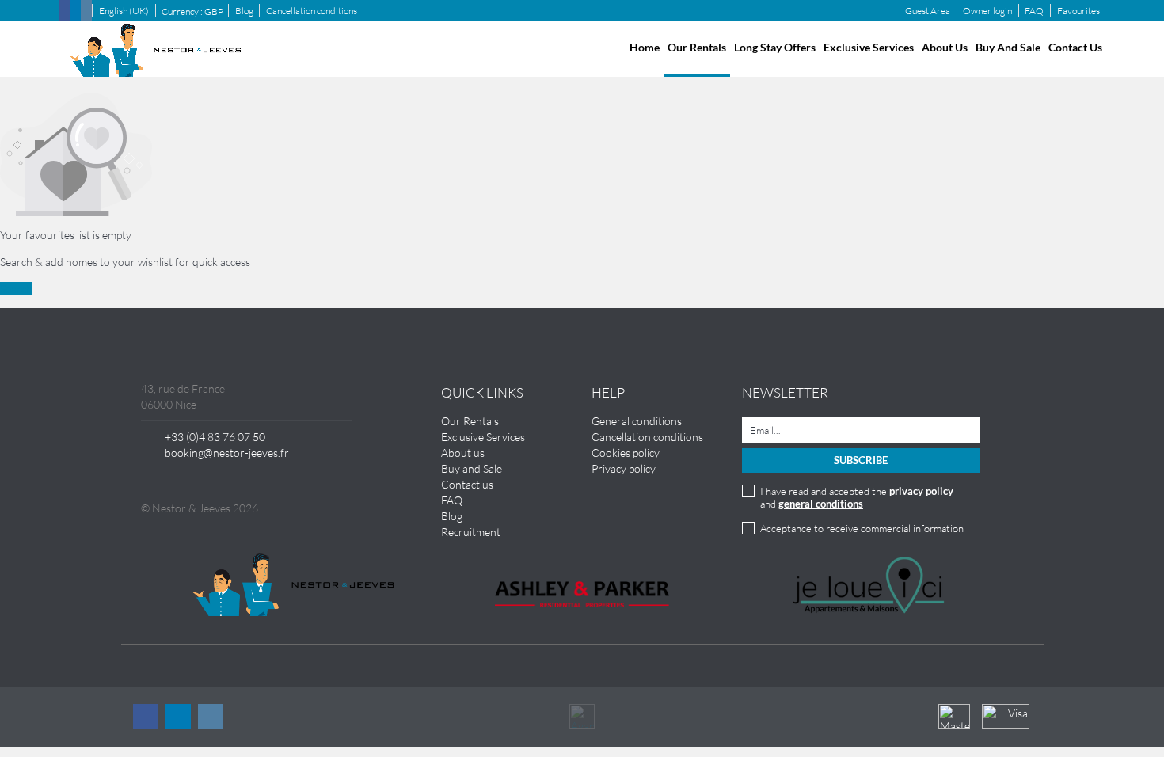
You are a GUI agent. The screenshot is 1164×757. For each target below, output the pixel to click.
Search (16, 288)
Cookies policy (626, 452)
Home (645, 47)
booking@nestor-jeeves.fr (227, 452)
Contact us (1075, 47)
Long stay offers (775, 47)
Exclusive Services (869, 47)
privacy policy (921, 491)
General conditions (637, 421)
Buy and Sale (1008, 47)
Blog (244, 11)
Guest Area (927, 11)
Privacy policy (624, 468)
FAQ (1034, 11)
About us (945, 47)
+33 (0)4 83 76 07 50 (215, 436)
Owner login (987, 11)
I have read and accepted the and (856, 497)
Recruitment (470, 531)
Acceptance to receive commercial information (862, 528)
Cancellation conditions (311, 11)
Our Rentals (697, 47)
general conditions (820, 503)
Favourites (1078, 11)
